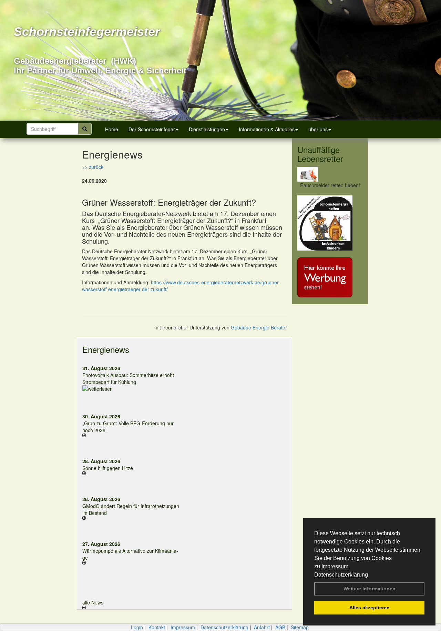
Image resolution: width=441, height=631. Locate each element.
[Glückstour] (330, 223)
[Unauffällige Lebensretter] (330, 174)
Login (137, 627)
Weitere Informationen (369, 588)
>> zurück (92, 166)
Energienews (105, 349)
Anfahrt (262, 627)
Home (111, 129)
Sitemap (300, 627)
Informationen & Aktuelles (267, 129)
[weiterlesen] (131, 388)
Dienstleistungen (207, 129)
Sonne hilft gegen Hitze (107, 468)
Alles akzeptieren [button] (369, 607)
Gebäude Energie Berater (259, 327)
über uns (318, 129)
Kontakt (156, 627)
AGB (280, 627)
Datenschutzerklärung (341, 575)
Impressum (334, 566)
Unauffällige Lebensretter (320, 153)
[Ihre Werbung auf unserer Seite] (330, 277)
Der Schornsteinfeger (152, 129)
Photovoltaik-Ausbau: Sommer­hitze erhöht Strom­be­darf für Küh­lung (128, 378)
